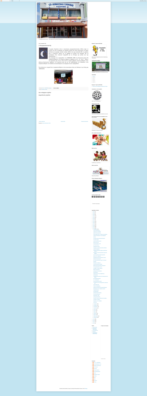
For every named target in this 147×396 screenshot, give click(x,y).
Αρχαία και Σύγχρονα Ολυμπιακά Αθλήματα (100, 287)
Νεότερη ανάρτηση (42, 121)
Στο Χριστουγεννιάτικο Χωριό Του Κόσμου (99, 260)
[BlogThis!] (55, 88)
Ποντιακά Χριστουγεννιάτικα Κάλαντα (99, 238)
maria (95, 377)
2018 (94, 222)
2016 (94, 225)
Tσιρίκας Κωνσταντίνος (97, 365)
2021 (94, 218)
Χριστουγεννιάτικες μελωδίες (97, 264)
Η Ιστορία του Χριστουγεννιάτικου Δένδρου (100, 247)
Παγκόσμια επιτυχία (96, 246)
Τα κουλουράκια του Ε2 (97, 243)
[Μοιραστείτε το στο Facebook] (57, 88)
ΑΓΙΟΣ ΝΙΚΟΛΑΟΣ (96, 284)
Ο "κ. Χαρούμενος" (96, 279)
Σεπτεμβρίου (96, 306)
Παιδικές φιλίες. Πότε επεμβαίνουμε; (98, 273)
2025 (94, 213)
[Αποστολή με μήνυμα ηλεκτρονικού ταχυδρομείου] (53, 88)
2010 (94, 323)
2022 (94, 217)
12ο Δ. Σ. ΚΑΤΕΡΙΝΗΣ (97, 362)
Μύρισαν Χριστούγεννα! (97, 258)
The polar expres (96, 239)
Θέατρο (46, 89)
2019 (94, 221)
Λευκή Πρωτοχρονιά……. (97, 230)
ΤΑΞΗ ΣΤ (94, 82)
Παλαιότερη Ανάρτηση (84, 121)
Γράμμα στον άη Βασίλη (97, 231)
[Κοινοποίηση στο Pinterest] (58, 88)
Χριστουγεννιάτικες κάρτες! (97, 281)
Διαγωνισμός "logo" (96, 295)
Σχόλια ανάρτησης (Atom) (47, 123)
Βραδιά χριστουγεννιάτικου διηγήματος (99, 265)
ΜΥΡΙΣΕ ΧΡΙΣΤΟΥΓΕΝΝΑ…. (97, 292)
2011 (94, 321)
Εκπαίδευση (43, 89)
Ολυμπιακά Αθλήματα (96, 294)
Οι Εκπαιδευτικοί (95, 330)
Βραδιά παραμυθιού (96, 269)
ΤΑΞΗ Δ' (94, 79)
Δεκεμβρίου (95, 229)
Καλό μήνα (95, 302)
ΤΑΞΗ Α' (94, 76)
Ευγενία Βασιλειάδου (97, 371)
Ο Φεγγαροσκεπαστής (96, 296)
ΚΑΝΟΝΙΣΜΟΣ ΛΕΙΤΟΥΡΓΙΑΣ (95, 333)
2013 (94, 319)
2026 (94, 211)
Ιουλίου (95, 309)
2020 (94, 219)
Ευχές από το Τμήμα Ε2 (97, 256)
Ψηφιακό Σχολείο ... (96, 290)
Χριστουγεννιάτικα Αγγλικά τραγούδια (99, 254)
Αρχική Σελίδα (95, 327)
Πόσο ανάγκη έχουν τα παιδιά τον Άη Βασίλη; (100, 234)
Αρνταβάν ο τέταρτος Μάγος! (97, 268)
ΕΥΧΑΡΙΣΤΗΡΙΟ (95, 291)
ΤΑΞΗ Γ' (94, 78)
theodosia (95, 380)
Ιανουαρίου (95, 317)
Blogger (86, 388)
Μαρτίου (95, 314)
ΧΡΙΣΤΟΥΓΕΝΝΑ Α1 (96, 249)
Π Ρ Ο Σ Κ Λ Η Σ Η (96, 245)
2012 (94, 320)
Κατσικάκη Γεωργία (97, 374)
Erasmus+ (94, 331)
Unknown (95, 368)
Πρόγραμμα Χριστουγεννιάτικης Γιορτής (99, 257)
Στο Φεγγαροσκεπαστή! (97, 278)
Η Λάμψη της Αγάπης (96, 299)
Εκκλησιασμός (95, 272)
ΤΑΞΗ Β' (94, 77)
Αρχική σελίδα (63, 121)
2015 (94, 226)
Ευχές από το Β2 (96, 242)
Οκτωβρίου (95, 305)
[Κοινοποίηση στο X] (56, 88)
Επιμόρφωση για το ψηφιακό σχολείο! (99, 288)
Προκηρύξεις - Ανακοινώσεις (95, 329)
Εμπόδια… (95, 261)
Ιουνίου (95, 310)
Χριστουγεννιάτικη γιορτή (97, 241)
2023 (94, 215)
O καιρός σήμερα (103, 358)
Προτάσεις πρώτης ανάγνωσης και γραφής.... (100, 298)
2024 (94, 214)
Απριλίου (95, 313)
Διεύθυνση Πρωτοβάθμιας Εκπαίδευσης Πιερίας (100, 86)
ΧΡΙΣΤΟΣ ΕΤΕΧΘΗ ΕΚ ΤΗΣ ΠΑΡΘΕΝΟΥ (99, 235)
